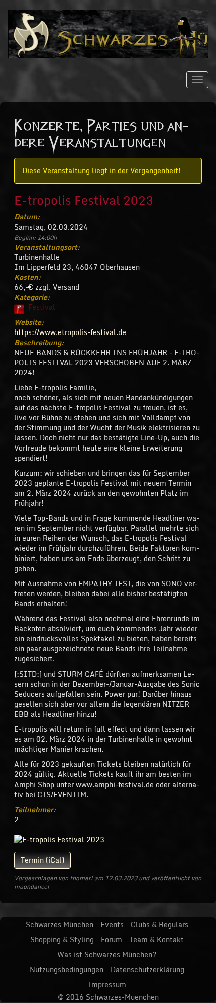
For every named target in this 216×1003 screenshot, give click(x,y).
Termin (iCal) (42, 860)
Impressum (106, 984)
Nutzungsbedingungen (66, 969)
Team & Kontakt (156, 939)
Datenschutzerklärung (147, 969)
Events (112, 924)
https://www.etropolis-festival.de (70, 332)
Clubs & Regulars (159, 924)
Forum (111, 939)
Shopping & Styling (62, 939)
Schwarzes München (59, 924)
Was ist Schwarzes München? (106, 954)
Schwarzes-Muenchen (122, 997)
